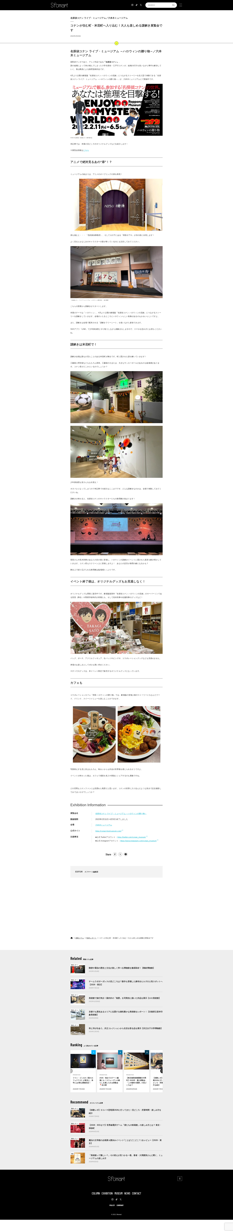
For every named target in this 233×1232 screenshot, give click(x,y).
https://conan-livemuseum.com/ (108, 831)
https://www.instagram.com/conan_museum (138, 841)
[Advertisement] (116, 905)
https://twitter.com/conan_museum (131, 837)
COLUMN (96, 1193)
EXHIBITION (107, 1193)
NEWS (127, 1193)
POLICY (112, 1205)
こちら (86, 150)
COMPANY (120, 1205)
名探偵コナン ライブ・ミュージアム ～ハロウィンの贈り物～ (121, 814)
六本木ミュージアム (103, 825)
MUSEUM (119, 1193)
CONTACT (136, 1193)
